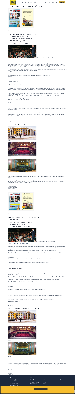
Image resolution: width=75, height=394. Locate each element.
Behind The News (46, 2)
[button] (56, 2)
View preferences (67, 388)
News (35, 2)
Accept (40, 388)
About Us (30, 2)
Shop (53, 2)
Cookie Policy (3, 392)
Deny (54, 388)
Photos (39, 2)
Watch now (24, 2)
